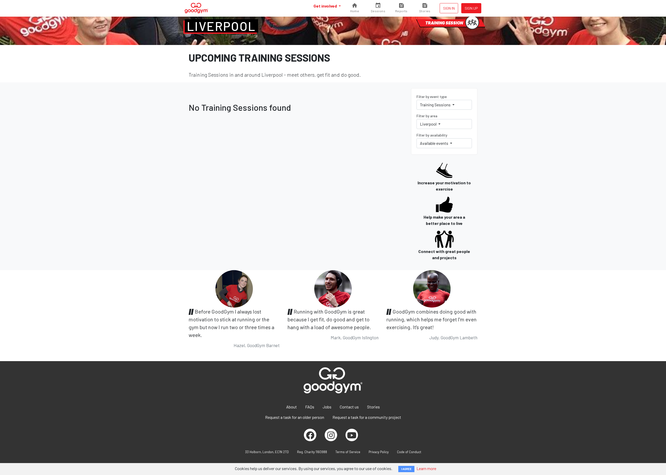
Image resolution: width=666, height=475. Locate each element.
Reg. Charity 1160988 (312, 452)
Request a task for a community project (366, 417)
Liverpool (221, 26)
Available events (434, 143)
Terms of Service (347, 452)
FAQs (309, 406)
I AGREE (406, 469)
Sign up (471, 8)
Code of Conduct (409, 452)
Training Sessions (435, 104)
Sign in (449, 8)
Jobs (327, 406)
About (291, 406)
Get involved (325, 5)
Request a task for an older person (294, 417)
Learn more (426, 468)
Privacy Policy (379, 452)
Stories (373, 406)
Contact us (349, 406)
